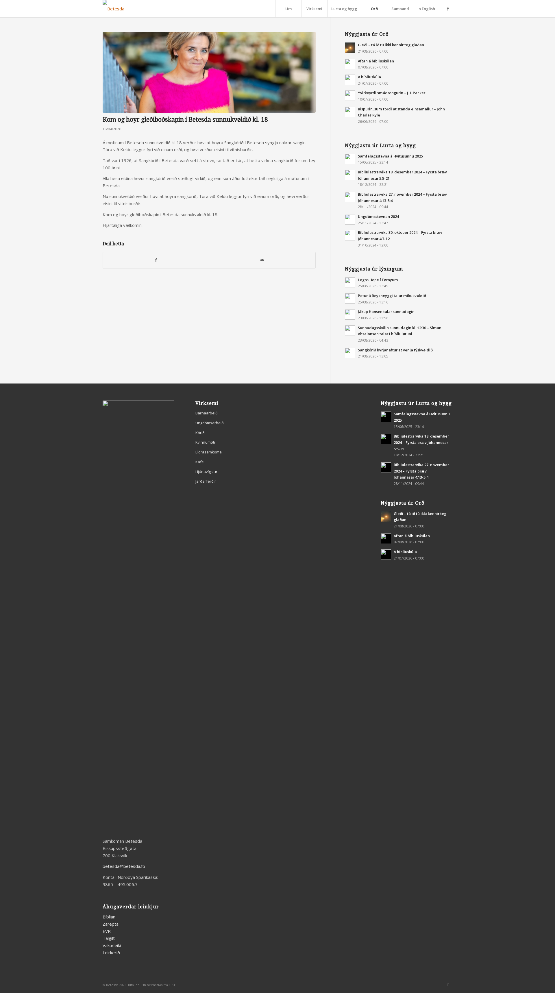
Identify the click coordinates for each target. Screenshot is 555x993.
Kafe (199, 461)
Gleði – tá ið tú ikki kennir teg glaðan (391, 44)
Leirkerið (111, 952)
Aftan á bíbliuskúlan (376, 61)
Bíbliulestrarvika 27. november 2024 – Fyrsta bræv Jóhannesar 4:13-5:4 (421, 471)
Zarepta (111, 924)
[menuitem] (288, 8)
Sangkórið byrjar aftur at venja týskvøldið (395, 350)
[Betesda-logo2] (113, 8)
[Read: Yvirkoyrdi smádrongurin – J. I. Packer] (350, 95)
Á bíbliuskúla (369, 76)
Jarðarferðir (205, 481)
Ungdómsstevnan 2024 (378, 216)
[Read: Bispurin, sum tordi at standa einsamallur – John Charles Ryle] (350, 112)
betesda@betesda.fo (124, 866)
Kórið (200, 432)
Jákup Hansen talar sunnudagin (386, 311)
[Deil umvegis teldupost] (262, 260)
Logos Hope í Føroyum (378, 279)
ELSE (172, 985)
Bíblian (109, 917)
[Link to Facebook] (448, 8)
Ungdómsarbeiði (210, 422)
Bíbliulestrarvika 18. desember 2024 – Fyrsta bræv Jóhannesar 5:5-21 (421, 442)
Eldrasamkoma (208, 452)
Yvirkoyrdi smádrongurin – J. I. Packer (391, 92)
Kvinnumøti (205, 442)
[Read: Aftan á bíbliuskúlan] (350, 64)
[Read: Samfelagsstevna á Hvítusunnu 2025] (350, 159)
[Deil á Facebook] (156, 260)
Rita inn (134, 985)
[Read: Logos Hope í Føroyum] (350, 282)
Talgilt (109, 938)
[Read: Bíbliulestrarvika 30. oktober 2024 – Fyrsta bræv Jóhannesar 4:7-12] (350, 235)
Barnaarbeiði (207, 413)
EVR (107, 931)
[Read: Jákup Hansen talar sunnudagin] (350, 314)
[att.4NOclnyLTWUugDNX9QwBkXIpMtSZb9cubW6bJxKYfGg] (209, 72)
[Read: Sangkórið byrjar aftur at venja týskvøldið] (350, 353)
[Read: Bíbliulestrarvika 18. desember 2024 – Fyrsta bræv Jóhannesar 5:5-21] (350, 175)
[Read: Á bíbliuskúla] (350, 80)
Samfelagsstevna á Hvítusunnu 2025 (390, 156)
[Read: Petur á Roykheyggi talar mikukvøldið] (350, 298)
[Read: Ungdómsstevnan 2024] (350, 219)
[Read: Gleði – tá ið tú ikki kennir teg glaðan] (350, 47)
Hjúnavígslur (206, 471)
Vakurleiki (112, 945)
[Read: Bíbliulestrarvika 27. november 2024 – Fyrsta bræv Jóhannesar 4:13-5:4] (350, 197)
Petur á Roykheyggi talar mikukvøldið (392, 295)
